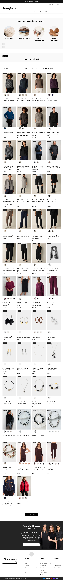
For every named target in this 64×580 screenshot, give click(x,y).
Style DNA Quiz (28, 570)
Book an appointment (31, 544)
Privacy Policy (43, 567)
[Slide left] (3, 44)
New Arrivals (11, 11)
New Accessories (39, 39)
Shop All (27, 561)
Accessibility (42, 574)
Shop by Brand (27, 11)
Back (6, 56)
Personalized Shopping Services (31, 567)
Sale (53, 11)
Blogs (26, 572)
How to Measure (43, 572)
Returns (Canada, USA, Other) (46, 563)
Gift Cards (48, 11)
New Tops (9, 38)
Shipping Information (44, 570)
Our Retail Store (57, 565)
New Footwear (54, 39)
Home (28, 55)
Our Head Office (57, 567)
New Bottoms (24, 38)
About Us (56, 561)
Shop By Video (38, 11)
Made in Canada (28, 563)
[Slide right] (3, 47)
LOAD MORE (31, 514)
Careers (55, 563)
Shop (18, 11)
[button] (60, 8)
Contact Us (42, 561)
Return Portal (43, 565)
